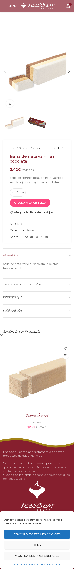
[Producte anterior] (54, 148)
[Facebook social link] (22, 237)
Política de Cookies (24, 564)
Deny (37, 545)
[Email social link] (31, 237)
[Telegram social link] (46, 237)
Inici (13, 148)
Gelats (23, 148)
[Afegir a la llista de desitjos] (65, 348)
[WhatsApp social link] (41, 237)
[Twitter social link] (26, 237)
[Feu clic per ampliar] (10, 103)
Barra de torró (37, 416)
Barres (35, 148)
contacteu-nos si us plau (20, 471)
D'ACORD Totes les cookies (37, 534)
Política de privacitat (48, 564)
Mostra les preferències (37, 556)
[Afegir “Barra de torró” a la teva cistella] (65, 355)
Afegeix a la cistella (30, 202)
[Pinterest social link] (36, 237)
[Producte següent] (62, 148)
